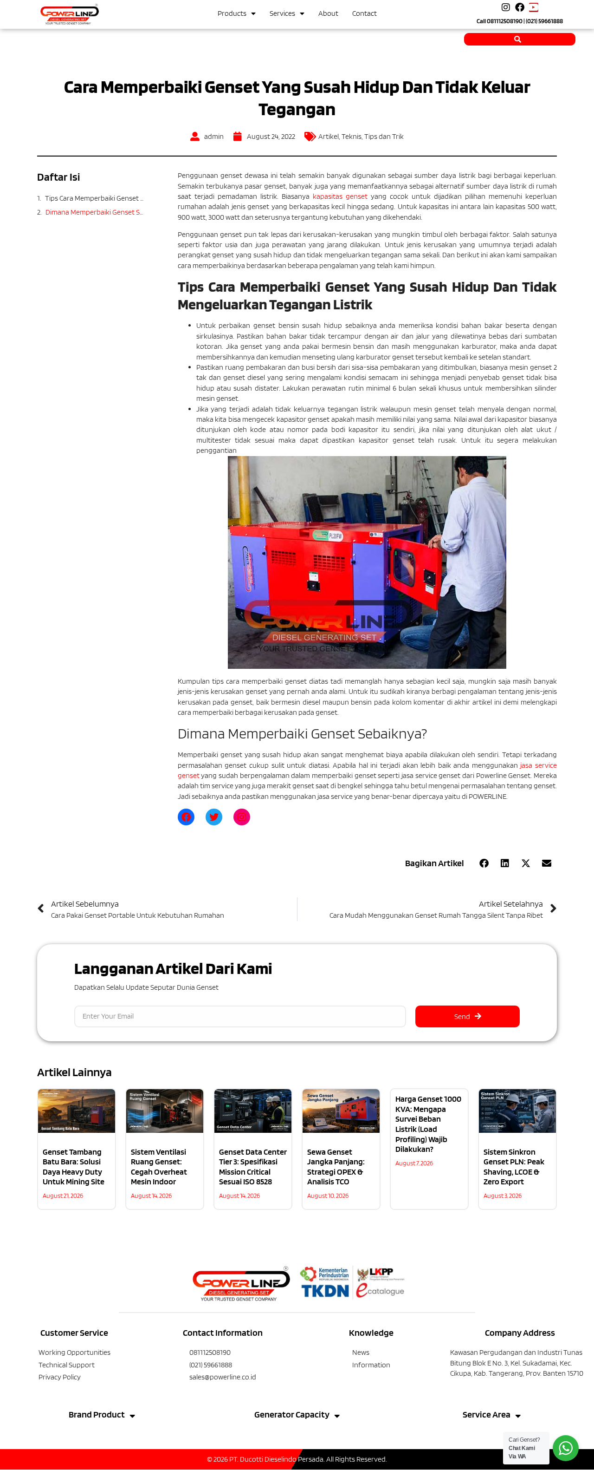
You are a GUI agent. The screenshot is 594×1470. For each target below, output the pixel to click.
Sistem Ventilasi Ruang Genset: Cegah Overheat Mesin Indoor (159, 1167)
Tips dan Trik (384, 136)
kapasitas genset (340, 196)
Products (232, 13)
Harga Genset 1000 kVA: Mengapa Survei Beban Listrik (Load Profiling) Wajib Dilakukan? (428, 1124)
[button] (483, 863)
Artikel (328, 136)
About (328, 13)
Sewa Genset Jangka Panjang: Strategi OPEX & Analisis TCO (336, 1167)
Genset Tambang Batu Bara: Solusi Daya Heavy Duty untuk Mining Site (73, 1167)
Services (282, 13)
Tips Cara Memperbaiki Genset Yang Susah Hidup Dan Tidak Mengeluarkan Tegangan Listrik (95, 198)
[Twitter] (214, 817)
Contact (364, 13)
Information (371, 1364)
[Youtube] (533, 7)
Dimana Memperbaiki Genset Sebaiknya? (95, 212)
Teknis (352, 136)
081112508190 (505, 21)
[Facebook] (519, 7)
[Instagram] (505, 7)
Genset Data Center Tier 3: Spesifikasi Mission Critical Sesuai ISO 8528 (253, 1167)
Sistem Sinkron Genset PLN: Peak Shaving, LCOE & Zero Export (514, 1167)
